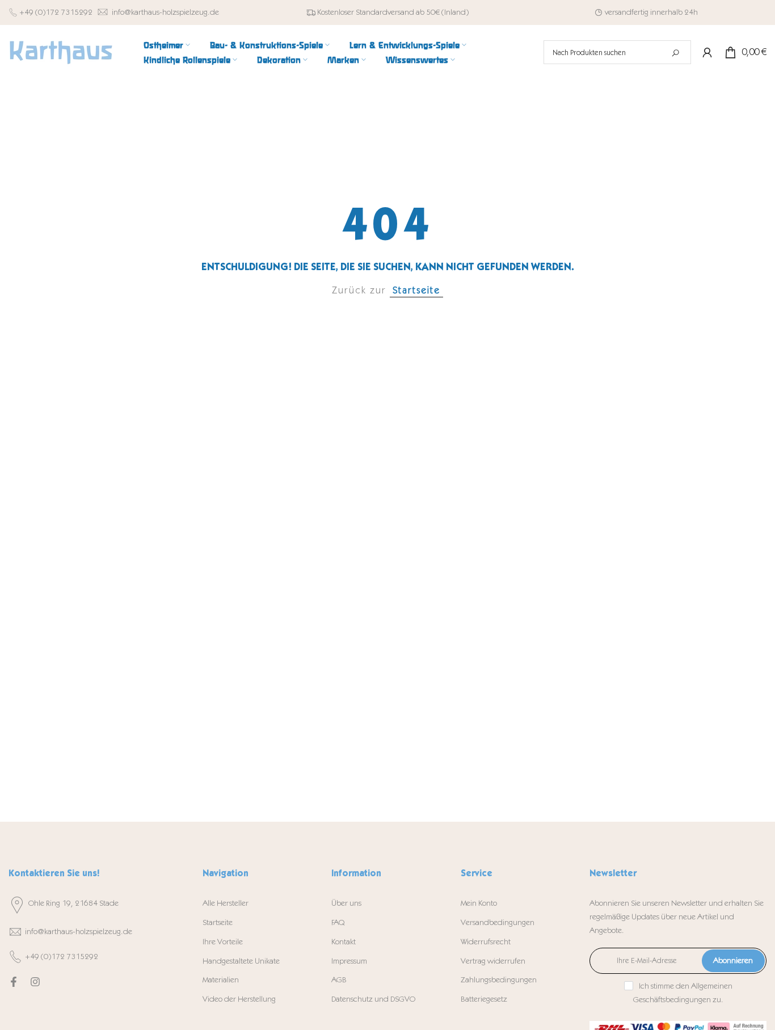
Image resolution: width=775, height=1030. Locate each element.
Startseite (416, 290)
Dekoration (279, 59)
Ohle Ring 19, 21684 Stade (73, 903)
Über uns (346, 903)
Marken (343, 59)
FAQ (337, 922)
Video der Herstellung (239, 999)
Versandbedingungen (497, 922)
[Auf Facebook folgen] (14, 982)
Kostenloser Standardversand (365, 12)
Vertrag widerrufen (493, 961)
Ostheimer (163, 44)
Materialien (221, 980)
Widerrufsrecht (486, 942)
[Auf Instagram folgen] (35, 982)
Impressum (349, 961)
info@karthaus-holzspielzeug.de (165, 12)
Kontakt (343, 942)
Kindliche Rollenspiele (187, 59)
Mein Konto (479, 903)
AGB (339, 980)
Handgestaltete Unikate (241, 961)
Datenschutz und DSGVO (373, 999)
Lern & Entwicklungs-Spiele (404, 44)
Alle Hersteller (225, 903)
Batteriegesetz (484, 999)
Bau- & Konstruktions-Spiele (266, 44)
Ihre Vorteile (223, 942)
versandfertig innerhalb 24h (651, 12)
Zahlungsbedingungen (499, 980)
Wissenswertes (417, 59)
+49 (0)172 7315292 (55, 12)
